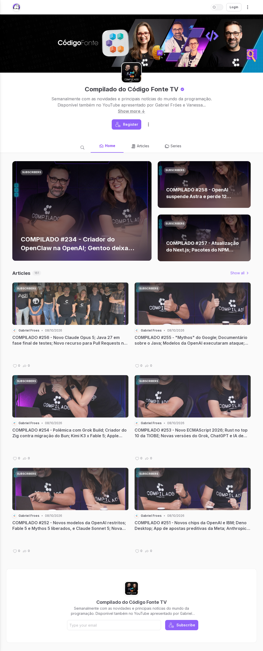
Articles (143, 146)
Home (110, 145)
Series (176, 146)
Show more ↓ (131, 111)
